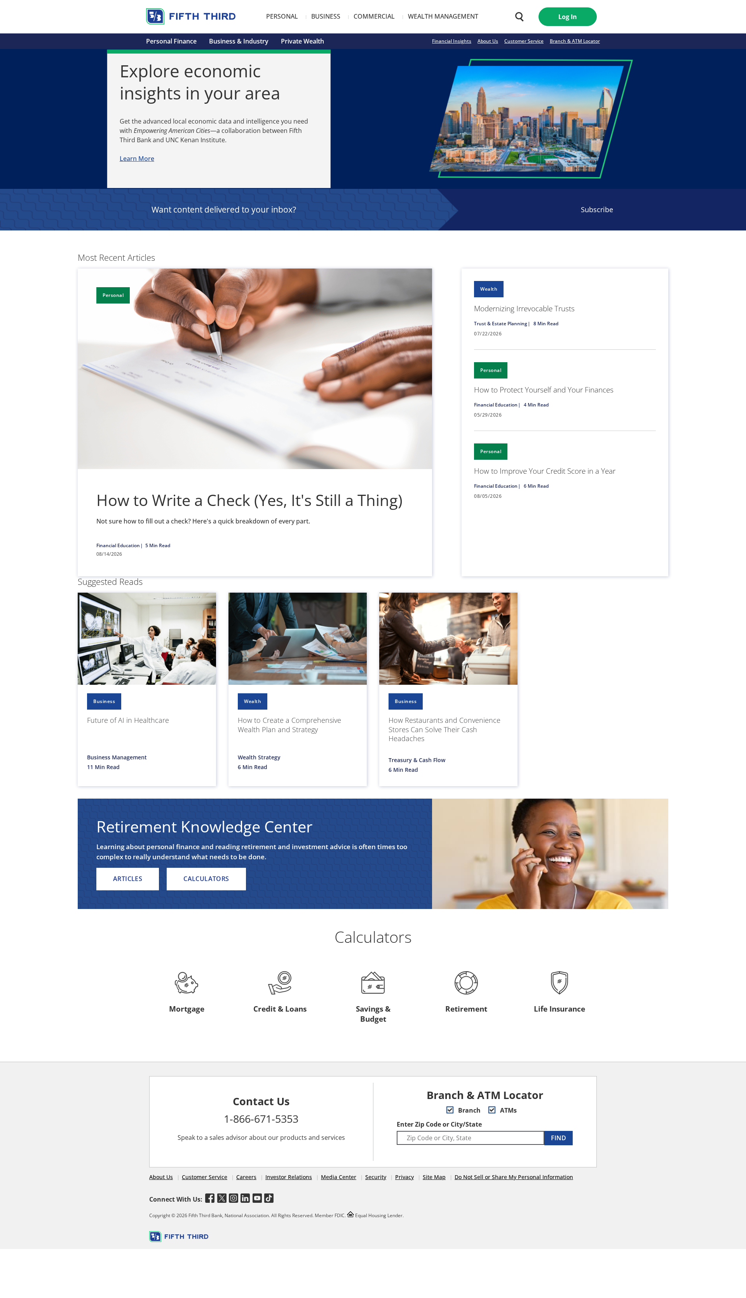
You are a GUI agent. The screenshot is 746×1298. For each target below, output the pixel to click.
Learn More (137, 158)
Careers (246, 1177)
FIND (558, 1138)
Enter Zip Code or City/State (439, 1124)
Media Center (338, 1177)
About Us (488, 41)
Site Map (434, 1177)
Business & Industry (238, 41)
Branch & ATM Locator (575, 41)
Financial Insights (451, 41)
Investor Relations (288, 1177)
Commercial (374, 16)
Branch (469, 1110)
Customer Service (524, 41)
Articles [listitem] (127, 878)
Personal (282, 16)
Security (375, 1177)
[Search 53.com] (517, 16)
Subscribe (597, 209)
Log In (567, 16)
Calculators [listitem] (206, 878)
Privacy (404, 1177)
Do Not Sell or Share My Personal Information (514, 1177)
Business (325, 16)
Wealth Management (443, 16)
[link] (565, 309)
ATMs (507, 1110)
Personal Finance (171, 41)
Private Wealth (302, 41)
